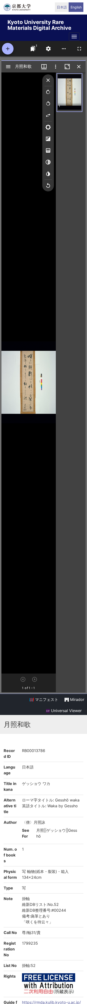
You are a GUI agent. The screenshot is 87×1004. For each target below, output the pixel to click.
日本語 (62, 7)
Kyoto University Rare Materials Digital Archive (39, 24)
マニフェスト (46, 699)
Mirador (76, 699)
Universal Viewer (66, 710)
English (76, 7)
